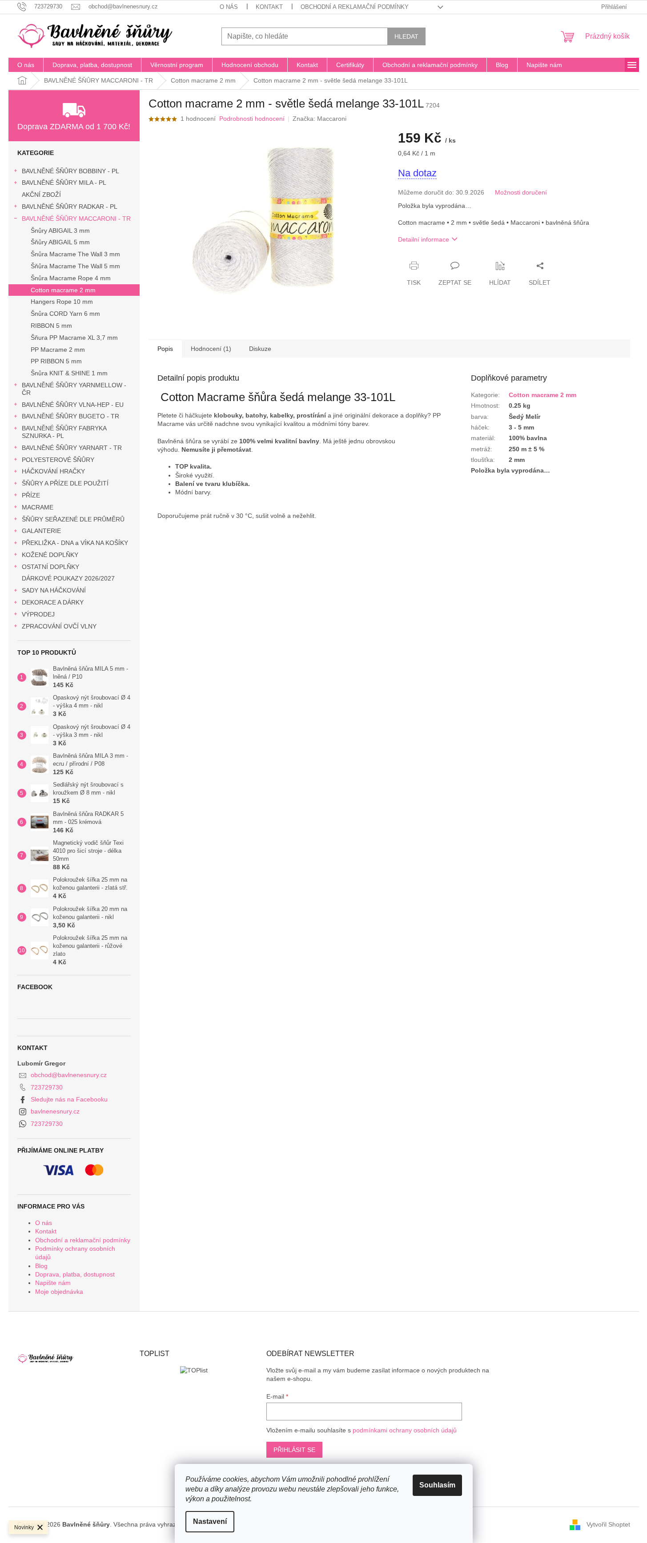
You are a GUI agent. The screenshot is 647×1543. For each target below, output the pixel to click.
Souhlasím (437, 1485)
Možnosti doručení (521, 192)
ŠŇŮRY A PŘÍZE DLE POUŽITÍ (65, 483)
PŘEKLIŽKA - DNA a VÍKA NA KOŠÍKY (75, 542)
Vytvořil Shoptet (608, 1524)
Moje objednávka (59, 1291)
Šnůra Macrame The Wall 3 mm (75, 254)
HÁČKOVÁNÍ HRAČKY (53, 471)
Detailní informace (423, 239)
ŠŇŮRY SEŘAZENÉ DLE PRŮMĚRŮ (73, 519)
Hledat (406, 36)
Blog (41, 1265)
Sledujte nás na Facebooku (69, 1099)
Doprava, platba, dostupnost (75, 1274)
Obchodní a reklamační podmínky (355, 7)
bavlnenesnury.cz (55, 1111)
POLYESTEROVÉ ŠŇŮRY (58, 459)
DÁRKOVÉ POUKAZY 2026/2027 (68, 578)
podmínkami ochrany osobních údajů (405, 1430)
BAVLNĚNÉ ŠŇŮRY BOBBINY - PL (70, 171)
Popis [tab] (165, 348)
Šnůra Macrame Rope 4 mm (71, 278)
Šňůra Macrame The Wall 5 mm (75, 266)
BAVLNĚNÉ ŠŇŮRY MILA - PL (64, 182)
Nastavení (210, 1521)
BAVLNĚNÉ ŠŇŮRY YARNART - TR (72, 447)
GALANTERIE (41, 530)
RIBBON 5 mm (51, 325)
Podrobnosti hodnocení (252, 118)
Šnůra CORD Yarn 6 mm (65, 313)
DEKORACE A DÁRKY (53, 602)
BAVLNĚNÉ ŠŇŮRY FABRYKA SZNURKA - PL (64, 432)
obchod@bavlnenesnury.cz (69, 1074)
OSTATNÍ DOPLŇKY (50, 566)
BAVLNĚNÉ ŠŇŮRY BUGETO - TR (70, 416)
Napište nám (53, 1282)
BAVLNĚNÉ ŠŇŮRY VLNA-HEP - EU (73, 404)
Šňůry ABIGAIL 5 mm (60, 242)
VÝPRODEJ (38, 614)
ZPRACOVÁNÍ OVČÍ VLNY (59, 626)
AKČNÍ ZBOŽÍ (41, 194)
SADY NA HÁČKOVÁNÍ (54, 590)
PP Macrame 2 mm (58, 349)
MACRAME (37, 507)
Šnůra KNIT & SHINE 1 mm (69, 373)
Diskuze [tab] (260, 348)
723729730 (47, 1087)
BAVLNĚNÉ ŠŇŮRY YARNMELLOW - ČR (74, 389)
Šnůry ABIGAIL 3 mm (60, 230)
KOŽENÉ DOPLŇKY (50, 554)
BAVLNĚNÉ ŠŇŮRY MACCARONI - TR (76, 218)
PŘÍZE (31, 495)
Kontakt (269, 7)
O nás (229, 7)
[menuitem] (25, 65)
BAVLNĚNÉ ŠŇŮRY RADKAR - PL (69, 206)
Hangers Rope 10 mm (62, 301)
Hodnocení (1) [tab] (211, 348)
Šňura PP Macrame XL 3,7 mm (74, 337)
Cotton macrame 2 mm (63, 290)
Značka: (319, 118)
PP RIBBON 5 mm (56, 361)
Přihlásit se (294, 1449)
